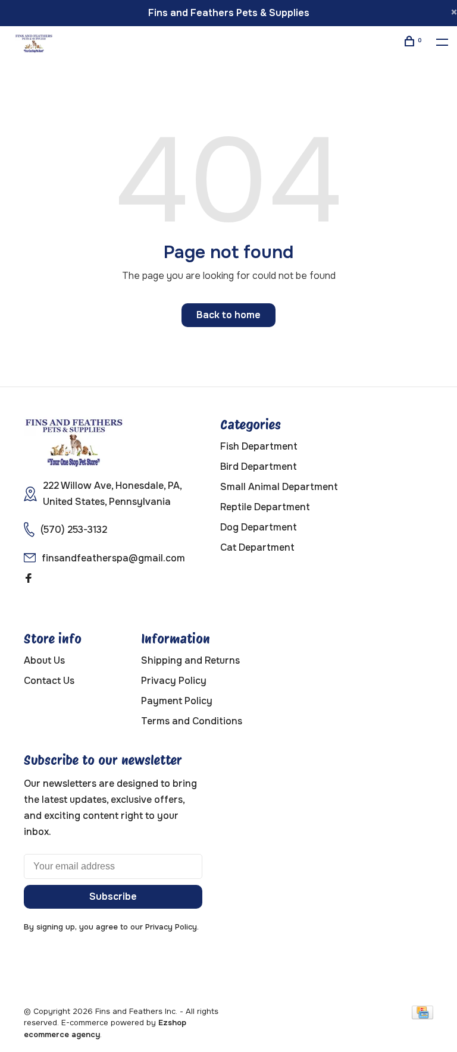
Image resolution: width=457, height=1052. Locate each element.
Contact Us (49, 680)
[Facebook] (28, 579)
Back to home (228, 315)
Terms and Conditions (191, 721)
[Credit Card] (422, 1016)
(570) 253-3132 (73, 529)
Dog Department (258, 527)
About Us (44, 660)
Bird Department (258, 466)
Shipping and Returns (190, 660)
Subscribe (113, 896)
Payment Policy (176, 701)
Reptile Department (265, 507)
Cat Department (257, 547)
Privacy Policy (173, 680)
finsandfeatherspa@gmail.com (113, 558)
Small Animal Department (279, 487)
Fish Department (259, 446)
